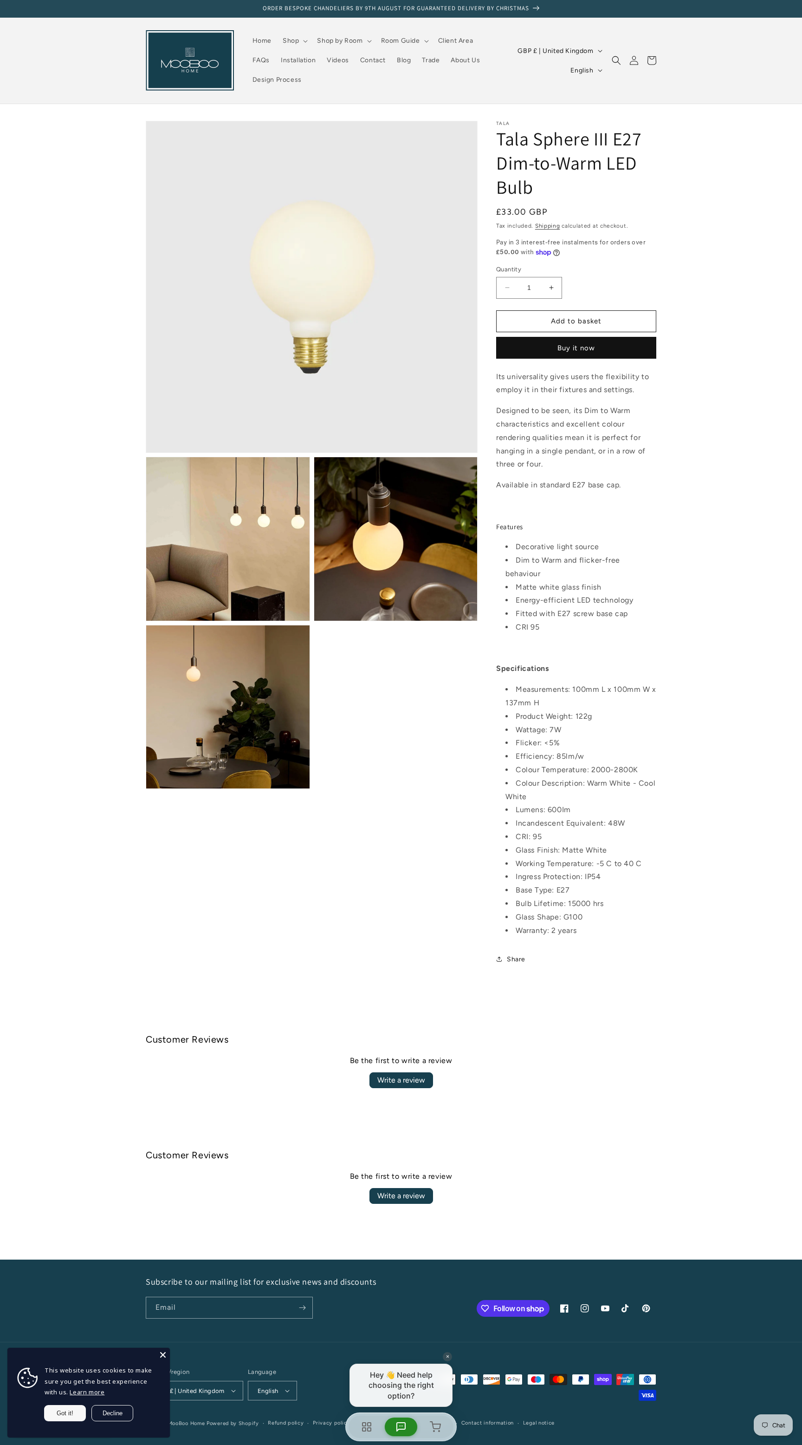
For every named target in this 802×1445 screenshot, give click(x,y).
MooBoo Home (186, 1423)
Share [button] (516, 959)
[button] (294, 41)
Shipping (547, 226)
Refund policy (286, 1423)
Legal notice (539, 1423)
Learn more (87, 1392)
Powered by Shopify (233, 1423)
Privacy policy (331, 1423)
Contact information (487, 1423)
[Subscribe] (302, 1308)
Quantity (508, 269)
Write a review (401, 1080)
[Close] (163, 1355)
